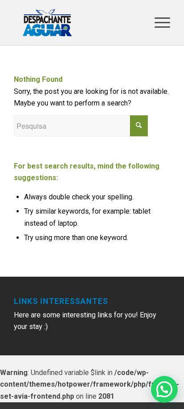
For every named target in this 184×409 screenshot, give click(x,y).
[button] (164, 389)
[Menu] (158, 22)
